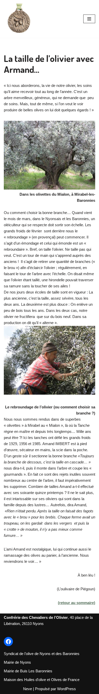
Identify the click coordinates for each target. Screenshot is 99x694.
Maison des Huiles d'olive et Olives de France (41, 679)
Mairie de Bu (14, 671)
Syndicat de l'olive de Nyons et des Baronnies (41, 653)
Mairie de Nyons (17, 662)
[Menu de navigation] (89, 19)
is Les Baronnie (37, 671)
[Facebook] (8, 641)
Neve (27, 689)
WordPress (66, 689)
